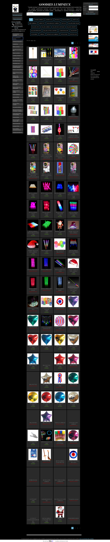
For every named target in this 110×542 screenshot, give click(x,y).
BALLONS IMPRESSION (36, 30)
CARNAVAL (42, 34)
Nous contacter (17, 19)
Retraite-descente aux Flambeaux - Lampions (17, 110)
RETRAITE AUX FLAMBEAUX (52, 34)
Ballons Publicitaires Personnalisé (17, 88)
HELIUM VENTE (74, 30)
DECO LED (64, 23)
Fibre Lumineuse (16, 58)
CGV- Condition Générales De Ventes (17, 129)
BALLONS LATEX (35, 27)
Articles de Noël (16, 97)
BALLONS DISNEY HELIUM (73, 23)
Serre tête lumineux (16, 60)
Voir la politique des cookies (86, 538)
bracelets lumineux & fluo (17, 50)
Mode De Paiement (16, 123)
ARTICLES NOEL (64, 34)
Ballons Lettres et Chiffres (16, 91)
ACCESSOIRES (34, 34)
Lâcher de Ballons (16, 94)
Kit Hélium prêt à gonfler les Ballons (17, 100)
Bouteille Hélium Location (16, 104)
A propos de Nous (16, 126)
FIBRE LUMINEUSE (33, 23)
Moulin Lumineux (16, 53)
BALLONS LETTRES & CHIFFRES (50, 30)
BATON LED (57, 19)
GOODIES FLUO (49, 19)
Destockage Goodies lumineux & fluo (17, 114)
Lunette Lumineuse (17, 55)
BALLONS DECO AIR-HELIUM (58, 27)
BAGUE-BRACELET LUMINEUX (53, 23)
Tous (31, 19)
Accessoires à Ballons (17, 107)
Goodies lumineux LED (17, 41)
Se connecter (91, 12)
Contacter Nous (16, 117)
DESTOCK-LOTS (73, 34)
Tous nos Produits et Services (17, 38)
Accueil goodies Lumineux (16, 35)
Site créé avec (46, 541)
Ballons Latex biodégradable (16, 76)
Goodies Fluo (15, 44)
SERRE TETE (41, 23)
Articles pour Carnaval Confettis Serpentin (17, 66)
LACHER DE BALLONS (63, 30)
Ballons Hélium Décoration (16, 84)
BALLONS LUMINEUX (46, 27)
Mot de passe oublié (90, 13)
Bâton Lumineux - (16, 46)
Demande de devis (17, 15)
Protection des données (17, 132)
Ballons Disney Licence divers (17, 73)
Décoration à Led (16, 63)
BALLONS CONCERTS (71, 27)
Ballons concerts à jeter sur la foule (17, 80)
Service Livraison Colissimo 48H (16, 120)
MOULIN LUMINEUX (66, 19)
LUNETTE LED (75, 19)
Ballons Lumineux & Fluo (17, 69)
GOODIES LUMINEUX (39, 19)
